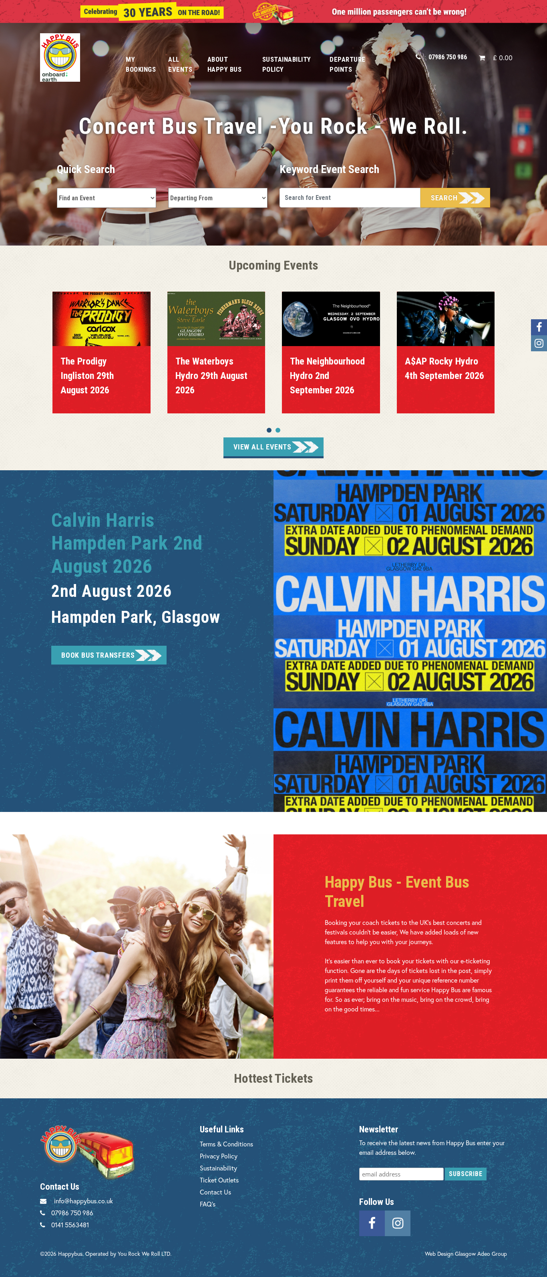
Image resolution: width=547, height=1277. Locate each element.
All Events (180, 64)
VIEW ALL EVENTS (262, 447)
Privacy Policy (218, 1156)
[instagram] (397, 1222)
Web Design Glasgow (450, 1253)
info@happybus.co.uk (83, 1200)
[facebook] (372, 1222)
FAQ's (207, 1204)
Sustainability (218, 1168)
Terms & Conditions (226, 1144)
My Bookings (141, 64)
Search (444, 197)
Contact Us (215, 1192)
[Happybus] (74, 57)
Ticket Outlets (219, 1180)
